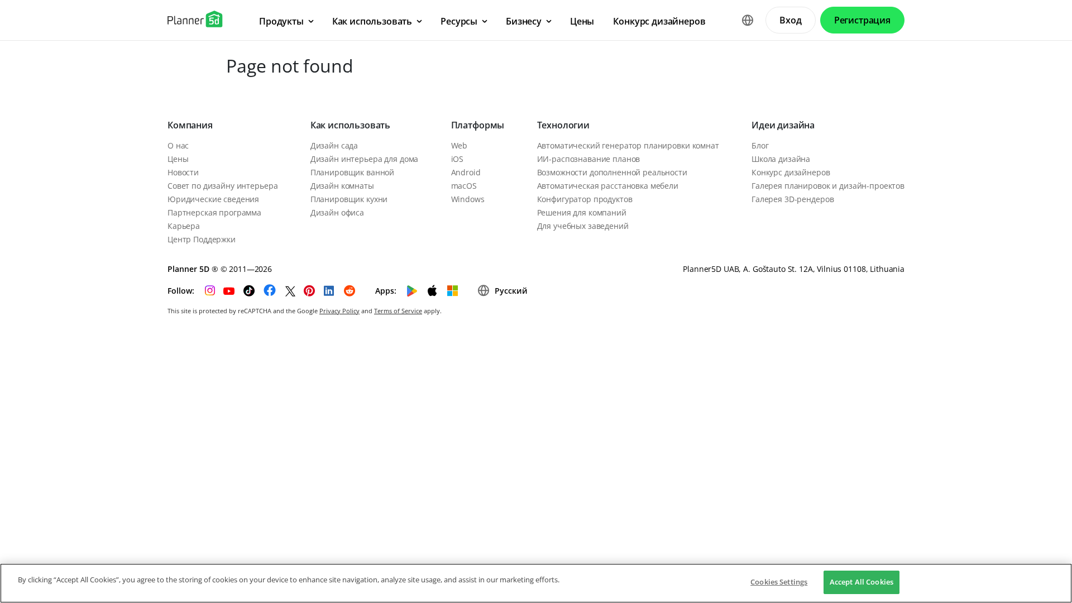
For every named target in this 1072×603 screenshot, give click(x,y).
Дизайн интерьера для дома (364, 159)
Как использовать (350, 125)
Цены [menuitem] (582, 21)
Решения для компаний (581, 212)
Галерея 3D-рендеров (793, 199)
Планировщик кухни (349, 199)
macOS (464, 185)
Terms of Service (398, 311)
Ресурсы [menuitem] (459, 21)
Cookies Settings (778, 582)
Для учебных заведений (583, 226)
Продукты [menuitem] (281, 21)
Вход (790, 20)
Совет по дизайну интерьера (222, 185)
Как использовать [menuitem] (372, 21)
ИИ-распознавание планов (588, 159)
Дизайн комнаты (342, 185)
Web (459, 145)
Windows (468, 199)
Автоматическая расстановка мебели (607, 185)
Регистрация (862, 20)
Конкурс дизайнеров (791, 172)
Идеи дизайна (783, 125)
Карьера (184, 226)
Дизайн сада (334, 145)
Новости (183, 172)
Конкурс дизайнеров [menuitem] (659, 21)
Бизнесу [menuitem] (524, 21)
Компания (190, 125)
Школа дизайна (781, 159)
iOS (457, 159)
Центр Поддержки (202, 239)
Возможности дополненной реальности (612, 172)
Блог (760, 145)
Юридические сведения (213, 199)
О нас (178, 145)
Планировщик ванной (352, 172)
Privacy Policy (339, 311)
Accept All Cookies (861, 582)
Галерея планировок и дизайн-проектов (828, 185)
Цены (178, 159)
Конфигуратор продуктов (585, 199)
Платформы (478, 125)
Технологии (563, 125)
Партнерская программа (214, 212)
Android (466, 172)
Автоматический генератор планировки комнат (628, 145)
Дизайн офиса (337, 212)
